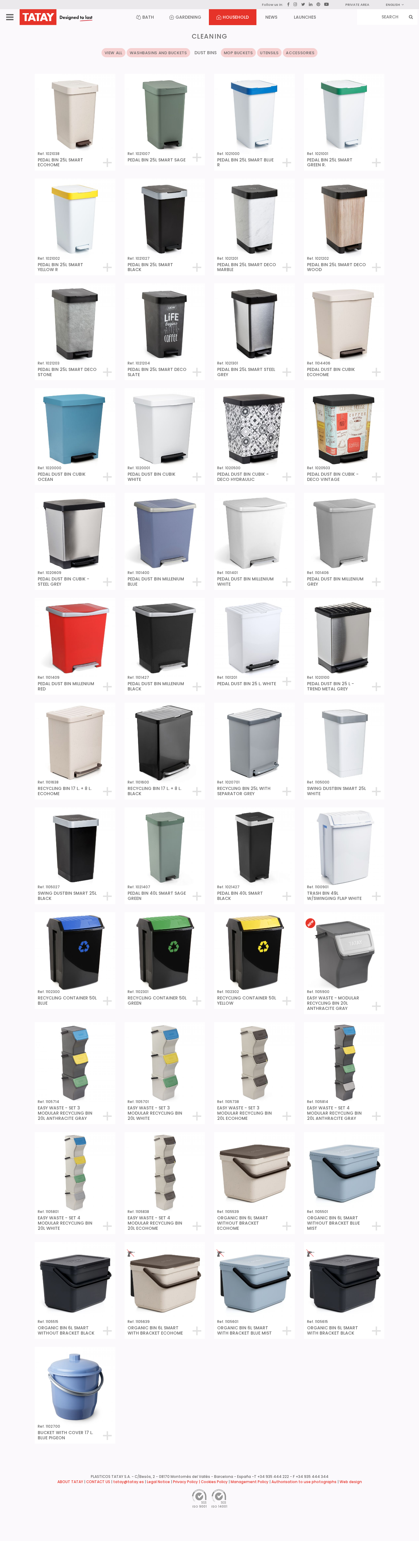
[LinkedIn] (311, 4)
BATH (148, 17)
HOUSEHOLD (236, 17)
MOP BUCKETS (238, 52)
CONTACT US (98, 1481)
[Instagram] (295, 4)
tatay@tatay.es (128, 1481)
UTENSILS (269, 52)
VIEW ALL (113, 52)
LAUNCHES (305, 17)
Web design (351, 1481)
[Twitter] (303, 4)
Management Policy (249, 1481)
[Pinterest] (318, 4)
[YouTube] (326, 4)
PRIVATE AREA (357, 4)
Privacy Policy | (187, 1481)
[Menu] (9, 17)
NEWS (271, 17)
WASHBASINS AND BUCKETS (158, 52)
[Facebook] (288, 4)
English (393, 4)
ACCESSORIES (300, 52)
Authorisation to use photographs (303, 1481)
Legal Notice (158, 1481)
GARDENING (188, 17)
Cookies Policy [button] (214, 1481)
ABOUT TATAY (70, 1481)
